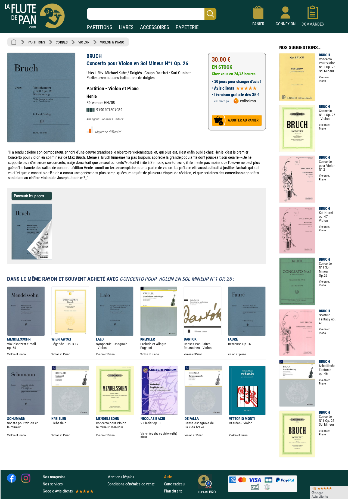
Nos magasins (54, 477)
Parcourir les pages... (30, 196)
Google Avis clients (58, 491)
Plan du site (173, 491)
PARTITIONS (99, 27)
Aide (168, 476)
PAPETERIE (187, 27)
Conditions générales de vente (134, 484)
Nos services (53, 484)
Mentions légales (120, 477)
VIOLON (83, 42)
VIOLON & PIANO (112, 42)
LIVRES (126, 27)
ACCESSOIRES (154, 27)
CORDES (61, 42)
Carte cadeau (174, 484)
